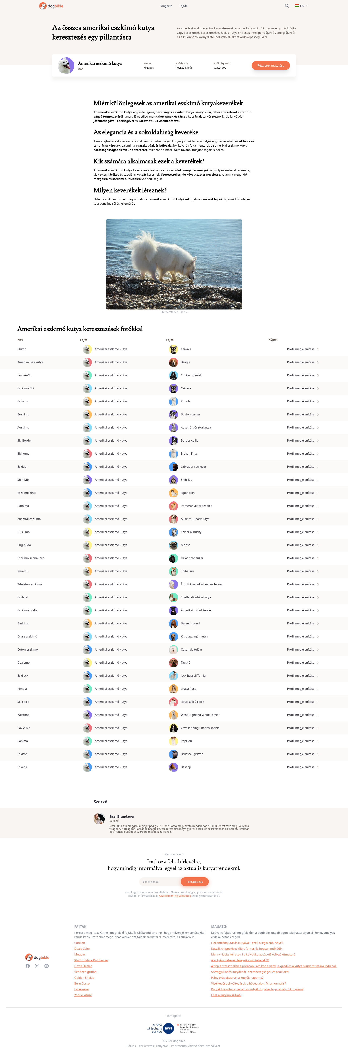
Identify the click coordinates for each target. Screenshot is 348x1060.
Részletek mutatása (270, 65)
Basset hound (190, 623)
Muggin (79, 954)
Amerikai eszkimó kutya (111, 349)
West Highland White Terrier (200, 715)
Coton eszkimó (27, 649)
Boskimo (23, 414)
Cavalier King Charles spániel (200, 728)
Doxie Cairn (82, 949)
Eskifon (22, 754)
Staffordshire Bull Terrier (91, 960)
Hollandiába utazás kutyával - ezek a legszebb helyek (247, 943)
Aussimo (23, 427)
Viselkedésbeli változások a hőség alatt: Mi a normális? (248, 983)
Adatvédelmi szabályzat (204, 1046)
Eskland (22, 597)
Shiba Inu (187, 571)
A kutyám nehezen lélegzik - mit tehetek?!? (240, 960)
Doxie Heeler (83, 966)
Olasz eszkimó (27, 636)
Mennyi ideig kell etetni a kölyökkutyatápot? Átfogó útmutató (253, 954)
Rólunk (131, 1046)
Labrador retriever (193, 467)
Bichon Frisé (189, 454)
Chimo (21, 349)
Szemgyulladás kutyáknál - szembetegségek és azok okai (250, 972)
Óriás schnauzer (192, 558)
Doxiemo (23, 663)
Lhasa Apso (188, 689)
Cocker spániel (191, 375)
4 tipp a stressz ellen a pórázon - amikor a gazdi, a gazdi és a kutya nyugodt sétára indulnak (274, 966)
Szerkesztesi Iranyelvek (153, 1046)
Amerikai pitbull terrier (196, 610)
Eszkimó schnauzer (30, 558)
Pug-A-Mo (24, 545)
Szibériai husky (191, 532)
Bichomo (23, 454)
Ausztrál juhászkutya (195, 519)
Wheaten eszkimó (29, 584)
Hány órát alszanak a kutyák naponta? (237, 978)
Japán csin (188, 493)
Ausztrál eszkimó (29, 519)
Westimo (23, 715)
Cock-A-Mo (24, 375)
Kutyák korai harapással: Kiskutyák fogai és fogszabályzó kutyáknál (257, 989)
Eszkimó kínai (26, 493)
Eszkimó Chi (25, 388)
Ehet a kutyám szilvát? (226, 995)
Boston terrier (190, 414)
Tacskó (185, 663)
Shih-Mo (23, 480)
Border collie (189, 440)
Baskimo (23, 623)
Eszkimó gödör (27, 610)
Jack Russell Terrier (194, 676)
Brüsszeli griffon (192, 754)
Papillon (186, 741)
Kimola (22, 689)
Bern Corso (82, 983)
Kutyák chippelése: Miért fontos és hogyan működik (246, 949)
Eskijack (22, 676)
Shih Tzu (186, 480)
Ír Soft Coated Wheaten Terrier (202, 584)
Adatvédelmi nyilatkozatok (175, 895)
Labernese (81, 989)
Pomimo (23, 506)
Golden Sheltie (84, 978)
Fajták (183, 6)
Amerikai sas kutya (30, 362)
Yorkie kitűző (83, 995)
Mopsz (185, 545)
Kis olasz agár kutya (194, 636)
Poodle (185, 401)
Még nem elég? (174, 854)
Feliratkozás (195, 882)
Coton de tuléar (191, 649)
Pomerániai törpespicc (196, 506)
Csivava (186, 349)
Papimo (22, 741)
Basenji (186, 767)
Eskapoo (23, 401)
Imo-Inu (22, 571)
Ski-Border (24, 440)
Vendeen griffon (85, 972)
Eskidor (22, 467)
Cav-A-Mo (23, 728)
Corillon (79, 943)
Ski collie (23, 702)
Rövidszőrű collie (192, 702)
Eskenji (22, 767)
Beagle (185, 362)
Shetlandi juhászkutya (196, 597)
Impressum (179, 1046)
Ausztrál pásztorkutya (196, 427)
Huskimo (23, 532)
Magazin (166, 6)
